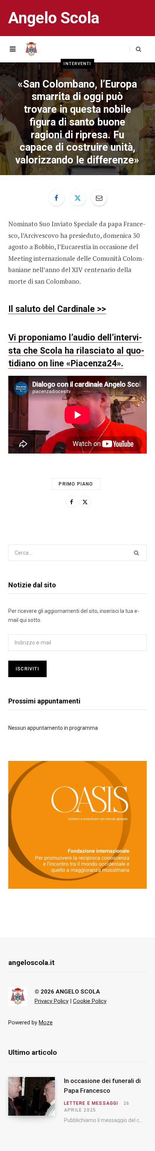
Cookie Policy (89, 1001)
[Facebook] (56, 198)
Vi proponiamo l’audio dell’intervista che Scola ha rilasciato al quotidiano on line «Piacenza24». (76, 350)
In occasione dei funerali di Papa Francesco (102, 1085)
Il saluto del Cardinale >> (57, 309)
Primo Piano (76, 484)
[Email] (99, 198)
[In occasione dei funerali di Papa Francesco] (36, 1100)
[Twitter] (78, 198)
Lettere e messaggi (91, 1103)
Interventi (77, 63)
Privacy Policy (51, 1001)
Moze (46, 1022)
